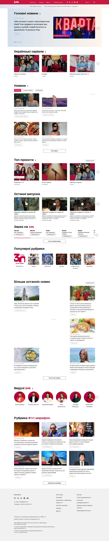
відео (48, 2)
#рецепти (74, 343)
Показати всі (90, 160)
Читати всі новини (54, 378)
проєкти (33, 2)
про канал (59, 494)
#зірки (17, 33)
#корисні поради (48, 114)
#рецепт (18, 372)
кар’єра (58, 508)
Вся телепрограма (54, 241)
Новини (41, 2)
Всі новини (54, 150)
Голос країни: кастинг (35, 6)
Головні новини (26, 13)
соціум (61, 266)
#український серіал (21, 116)
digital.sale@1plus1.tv (20, 528)
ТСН (16, 434)
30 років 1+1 (19, 266)
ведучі (19, 388)
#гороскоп (18, 144)
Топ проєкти (24, 159)
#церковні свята (20, 310)
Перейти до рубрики (54, 483)
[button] (14, 42)
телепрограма (58, 2)
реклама (59, 497)
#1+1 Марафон (47, 446)
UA (86, 2)
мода (33, 266)
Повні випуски (19, 234)
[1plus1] (16, 2)
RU (89, 2)
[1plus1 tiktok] (21, 498)
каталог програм (62, 505)
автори (79, 494)
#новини (17, 447)
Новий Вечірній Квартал (61, 35)
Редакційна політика (84, 510)
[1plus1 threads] (18, 498)
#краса (45, 144)
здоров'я (89, 266)
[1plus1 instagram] (15, 498)
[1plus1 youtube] (27, 498)
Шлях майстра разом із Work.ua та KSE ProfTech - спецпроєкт (61, 6)
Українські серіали (29, 51)
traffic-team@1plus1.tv (21, 532)
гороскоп (47, 266)
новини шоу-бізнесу (75, 267)
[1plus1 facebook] (24, 498)
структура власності (84, 497)
